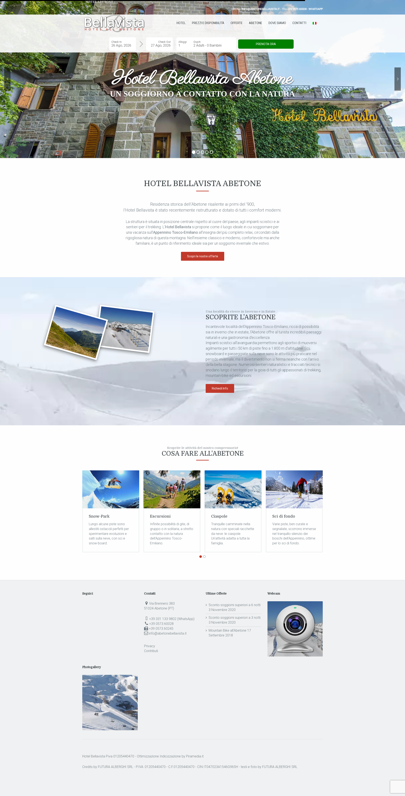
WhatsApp (316, 9)
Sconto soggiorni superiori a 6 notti (235, 605)
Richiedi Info (220, 388)
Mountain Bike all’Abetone (227, 630)
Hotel (181, 23)
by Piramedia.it (193, 756)
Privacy (149, 646)
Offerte (237, 23)
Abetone (255, 23)
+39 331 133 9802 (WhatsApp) (171, 619)
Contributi (151, 651)
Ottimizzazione (148, 756)
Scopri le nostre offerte (202, 256)
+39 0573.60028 (297, 9)
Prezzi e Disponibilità (208, 23)
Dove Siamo (277, 23)
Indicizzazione (170, 756)
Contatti (299, 23)
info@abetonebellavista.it (261, 9)
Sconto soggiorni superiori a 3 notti (235, 618)
